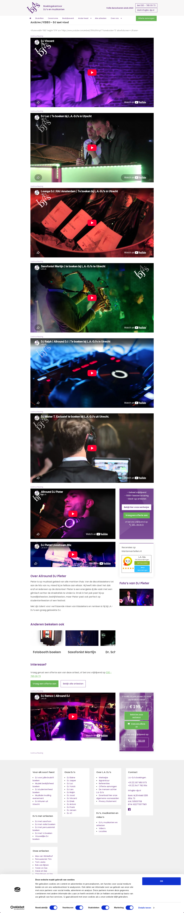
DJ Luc (70, 783)
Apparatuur (104, 780)
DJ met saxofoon (43, 821)
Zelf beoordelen (142, 563)
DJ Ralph (71, 792)
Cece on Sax (41, 871)
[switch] (79, 907)
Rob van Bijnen (42, 865)
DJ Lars (70, 789)
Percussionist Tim (43, 859)
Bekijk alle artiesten (73, 683)
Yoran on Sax (41, 868)
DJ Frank (71, 807)
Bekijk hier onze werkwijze (136, 507)
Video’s (102, 828)
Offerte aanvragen (108, 786)
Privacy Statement (108, 801)
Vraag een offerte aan (44, 683)
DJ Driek (70, 801)
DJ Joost (71, 795)
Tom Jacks (40, 862)
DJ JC (69, 813)
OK (161, 881)
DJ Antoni (71, 804)
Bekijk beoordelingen (143, 568)
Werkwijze (103, 777)
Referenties (104, 783)
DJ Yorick (71, 786)
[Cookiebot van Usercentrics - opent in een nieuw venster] (17, 908)
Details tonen (144, 908)
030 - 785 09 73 (138, 524)
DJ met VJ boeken (43, 833)
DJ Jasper (71, 780)
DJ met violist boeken (45, 824)
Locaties (103, 831)
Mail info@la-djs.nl (145, 10)
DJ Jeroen (71, 810)
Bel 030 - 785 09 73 (146, 5)
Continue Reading (36, 36)
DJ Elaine (71, 777)
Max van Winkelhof (44, 856)
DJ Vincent (72, 798)
